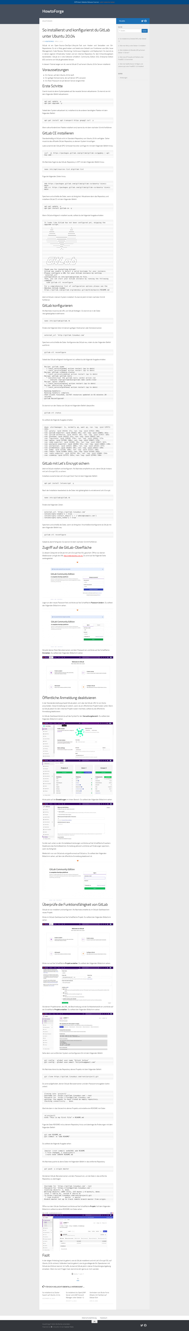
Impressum (103, 1318)
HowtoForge (53, 11)
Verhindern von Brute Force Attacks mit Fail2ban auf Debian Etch (99, 1295)
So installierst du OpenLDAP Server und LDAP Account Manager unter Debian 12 (76, 1295)
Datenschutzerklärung (89, 1318)
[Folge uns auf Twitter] (142, 21)
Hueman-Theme (68, 1327)
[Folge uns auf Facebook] (145, 21)
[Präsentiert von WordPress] (51, 1327)
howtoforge (49, 41)
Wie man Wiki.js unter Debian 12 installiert (132, 46)
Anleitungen (47, 21)
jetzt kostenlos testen (107, 2)
